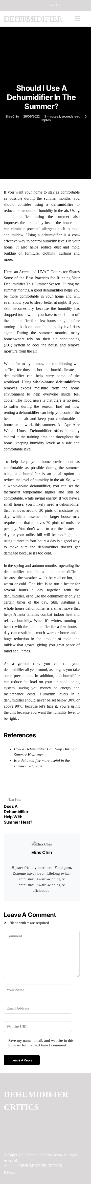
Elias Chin (12, 116)
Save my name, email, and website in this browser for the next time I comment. (41, 1043)
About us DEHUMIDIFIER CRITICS (33, 1166)
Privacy (10, 1172)
